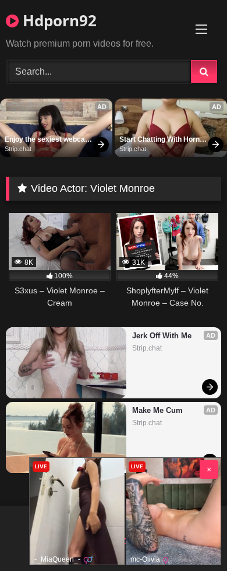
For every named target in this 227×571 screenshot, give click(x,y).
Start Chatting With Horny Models (162, 140)
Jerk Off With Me (161, 335)
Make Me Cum (157, 410)
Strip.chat (18, 148)
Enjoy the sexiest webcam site (48, 140)
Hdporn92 (58, 20)
